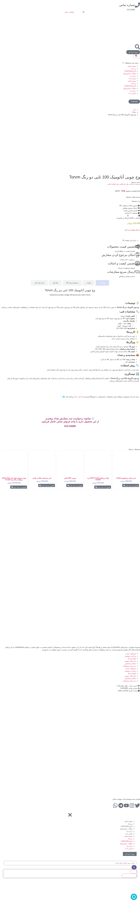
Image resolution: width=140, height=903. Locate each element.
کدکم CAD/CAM (130, 71)
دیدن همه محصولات (129, 666)
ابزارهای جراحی (130, 654)
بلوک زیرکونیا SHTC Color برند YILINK (98, 479)
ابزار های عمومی (130, 661)
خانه (134, 110)
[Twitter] (137, 805)
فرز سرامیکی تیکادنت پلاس (42, 478)
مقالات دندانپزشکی (129, 73)
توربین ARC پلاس (70, 478)
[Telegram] (120, 805)
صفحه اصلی (132, 66)
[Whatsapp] (115, 805)
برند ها (134, 69)
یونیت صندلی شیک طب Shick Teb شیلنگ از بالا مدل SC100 (14, 479)
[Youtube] (126, 805)
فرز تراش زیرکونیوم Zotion (126, 478)
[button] (134, 216)
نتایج (133, 871)
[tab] (102, 283)
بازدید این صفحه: (130, 240)
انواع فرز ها (132, 658)
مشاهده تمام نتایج (129, 875)
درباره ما (133, 76)
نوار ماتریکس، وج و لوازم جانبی (118, 184)
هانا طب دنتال (79, 397)
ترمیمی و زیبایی (134, 184)
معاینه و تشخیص (130, 663)
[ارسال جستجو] (134, 867)
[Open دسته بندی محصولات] (123, 63)
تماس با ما (132, 78)
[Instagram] (131, 805)
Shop (134, 112)
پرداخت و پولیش (130, 656)
